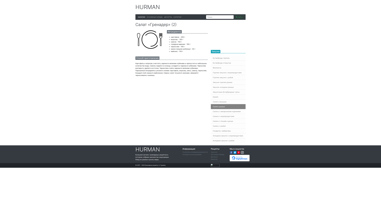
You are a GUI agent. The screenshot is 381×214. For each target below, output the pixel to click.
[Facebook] (231, 152)
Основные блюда (155, 17)
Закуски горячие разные (222, 82)
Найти (240, 17)
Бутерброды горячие (221, 58)
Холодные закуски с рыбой (223, 141)
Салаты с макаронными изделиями (227, 111)
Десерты (168, 17)
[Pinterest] (238, 152)
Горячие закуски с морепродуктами (227, 73)
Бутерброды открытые (222, 63)
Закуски (141, 17)
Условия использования (192, 154)
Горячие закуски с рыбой (223, 77)
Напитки (177, 17)
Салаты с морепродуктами (223, 116)
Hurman (147, 7)
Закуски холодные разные (223, 87)
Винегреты (217, 68)
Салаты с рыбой (219, 126)
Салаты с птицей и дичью (223, 121)
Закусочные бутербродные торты (226, 92)
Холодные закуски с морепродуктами (228, 136)
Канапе (215, 97)
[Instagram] (242, 152)
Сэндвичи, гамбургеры (222, 131)
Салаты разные (219, 107)
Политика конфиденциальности (195, 152)
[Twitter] (235, 152)
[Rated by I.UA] (215, 165)
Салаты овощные (219, 102)
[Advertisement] (209, 6)
